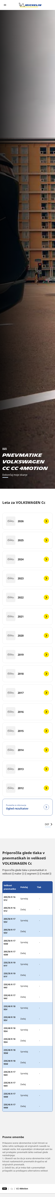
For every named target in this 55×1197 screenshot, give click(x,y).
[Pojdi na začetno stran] (30, 5)
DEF (47, 824)
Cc (12, 1188)
